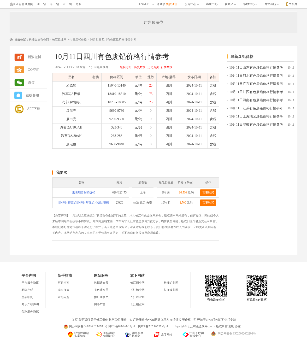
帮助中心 (249, 4)
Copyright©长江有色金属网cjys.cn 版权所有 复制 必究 (207, 326)
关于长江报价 (99, 319)
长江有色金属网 (23, 4)
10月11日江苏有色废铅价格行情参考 (256, 108)
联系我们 (114, 319)
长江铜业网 (137, 282)
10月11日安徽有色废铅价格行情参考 (256, 124)
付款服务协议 (30, 311)
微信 (31, 82)
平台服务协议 (30, 282)
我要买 (61, 172)
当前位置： (21, 39)
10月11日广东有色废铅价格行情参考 (256, 84)
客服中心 (212, 4)
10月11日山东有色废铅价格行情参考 (256, 67)
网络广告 (100, 304)
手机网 (293, 4)
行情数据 (166, 67)
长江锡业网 (137, 304)
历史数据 (140, 67)
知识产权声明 (30, 304)
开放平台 (203, 319)
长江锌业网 (137, 297)
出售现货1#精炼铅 (83, 192)
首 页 (74, 319)
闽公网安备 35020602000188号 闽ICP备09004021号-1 (102, 326)
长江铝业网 (137, 290)
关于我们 (84, 319)
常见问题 (63, 297)
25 (151, 85)
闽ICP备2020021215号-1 (153, 326)
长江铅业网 (59, 39)
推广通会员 (101, 297)
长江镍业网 (171, 290)
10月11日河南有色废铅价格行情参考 (256, 100)
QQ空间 (33, 69)
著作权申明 (189, 319)
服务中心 (190, 4)
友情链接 (175, 319)
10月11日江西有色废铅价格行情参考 (256, 92)
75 (151, 94)
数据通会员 (101, 282)
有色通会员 (101, 290)
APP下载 (33, 109)
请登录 (161, 4)
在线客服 (32, 95)
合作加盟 (151, 319)
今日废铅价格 (78, 39)
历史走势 (153, 67)
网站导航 (270, 4)
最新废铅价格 (242, 56)
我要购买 (208, 192)
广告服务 (139, 319)
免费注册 (171, 4)
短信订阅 (125, 67)
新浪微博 (34, 57)
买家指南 (63, 282)
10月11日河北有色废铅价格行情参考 (256, 75)
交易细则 (27, 297)
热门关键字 (216, 319)
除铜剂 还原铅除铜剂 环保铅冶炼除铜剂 (84, 202)
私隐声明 (27, 290)
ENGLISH (145, 4)
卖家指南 (63, 290)
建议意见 (163, 319)
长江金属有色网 (39, 39)
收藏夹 (229, 4)
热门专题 (230, 319)
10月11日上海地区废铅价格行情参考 (256, 116)
